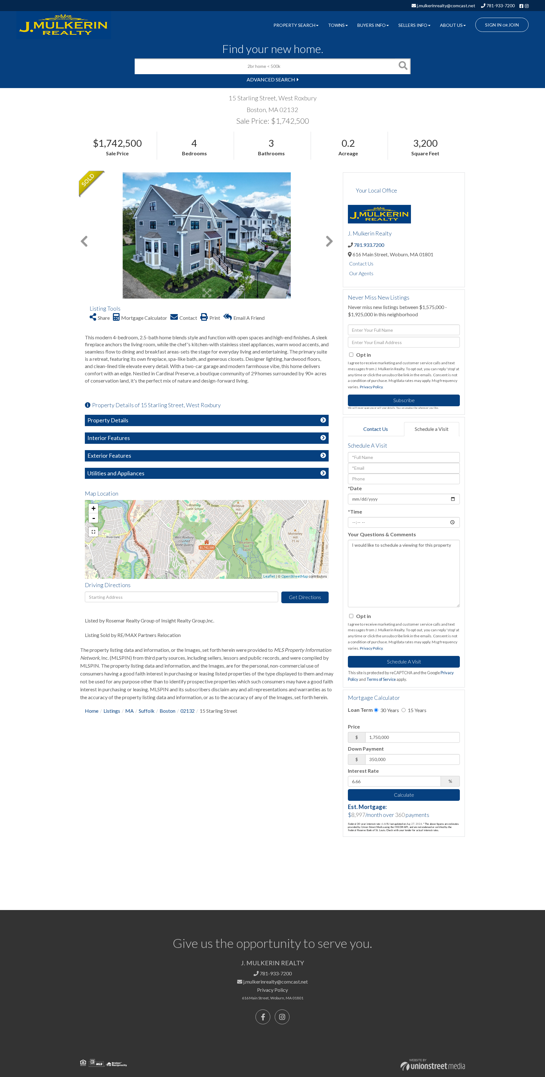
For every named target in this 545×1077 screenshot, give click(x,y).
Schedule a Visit (431, 429)
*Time (355, 512)
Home (91, 711)
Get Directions (305, 597)
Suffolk (147, 711)
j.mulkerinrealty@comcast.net (445, 5)
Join (513, 24)
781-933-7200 (500, 5)
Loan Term (360, 710)
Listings (111, 711)
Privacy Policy (371, 386)
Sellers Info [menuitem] (412, 25)
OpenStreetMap (294, 576)
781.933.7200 (369, 245)
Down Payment (366, 749)
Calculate (404, 795)
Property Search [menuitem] (294, 25)
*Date (355, 488)
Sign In (493, 24)
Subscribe (404, 400)
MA (129, 711)
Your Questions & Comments (382, 534)
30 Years (389, 710)
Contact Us (361, 263)
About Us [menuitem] (451, 25)
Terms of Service (381, 679)
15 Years (416, 710)
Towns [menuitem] (336, 25)
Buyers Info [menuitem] (371, 25)
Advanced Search (271, 79)
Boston (167, 711)
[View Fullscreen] (93, 532)
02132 (187, 711)
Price (354, 726)
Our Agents (361, 273)
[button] (403, 66)
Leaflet (269, 576)
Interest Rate (363, 771)
